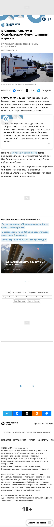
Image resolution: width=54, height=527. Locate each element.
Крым (8, 293)
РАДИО (32, 440)
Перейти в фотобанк (29, 84)
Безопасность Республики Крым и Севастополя (33, 297)
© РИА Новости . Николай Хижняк (11, 84)
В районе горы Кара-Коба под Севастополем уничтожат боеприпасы (25, 234)
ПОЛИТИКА (9, 432)
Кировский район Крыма (38, 293)
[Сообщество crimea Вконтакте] (17, 413)
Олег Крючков (19, 301)
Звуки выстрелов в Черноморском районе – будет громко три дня (25, 226)
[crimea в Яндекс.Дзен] (27, 413)
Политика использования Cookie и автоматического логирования (24, 462)
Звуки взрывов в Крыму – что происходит (24, 240)
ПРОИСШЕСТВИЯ (34, 432)
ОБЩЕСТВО (20, 432)
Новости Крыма (34, 301)
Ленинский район (19, 293)
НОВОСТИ (6, 440)
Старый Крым (8, 297)
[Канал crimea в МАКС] (46, 413)
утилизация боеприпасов (24, 152)
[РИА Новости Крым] (10, 25)
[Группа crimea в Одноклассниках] (37, 413)
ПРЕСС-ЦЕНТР (19, 440)
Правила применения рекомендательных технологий (25, 469)
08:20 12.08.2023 (7, 50)
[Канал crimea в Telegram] (7, 413)
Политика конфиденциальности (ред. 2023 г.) (21, 466)
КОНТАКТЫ (43, 440)
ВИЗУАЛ (46, 432)
